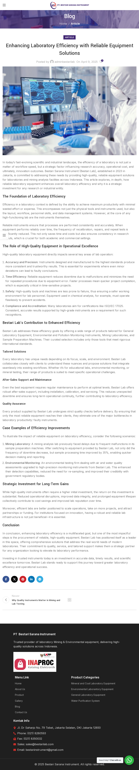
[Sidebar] (4, 235)
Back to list (69, 599)
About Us (20, 689)
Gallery (19, 700)
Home (63, 23)
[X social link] (14, 579)
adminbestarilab (65, 61)
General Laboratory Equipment (88, 694)
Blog (17, 706)
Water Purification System (85, 700)
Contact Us (21, 712)
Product (19, 694)
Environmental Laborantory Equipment (92, 689)
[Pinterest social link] (22, 579)
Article (75, 23)
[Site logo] (69, 4)
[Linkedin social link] (31, 579)
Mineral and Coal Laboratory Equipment (93, 683)
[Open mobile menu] (4, 5)
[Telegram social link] (39, 579)
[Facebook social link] (6, 579)
